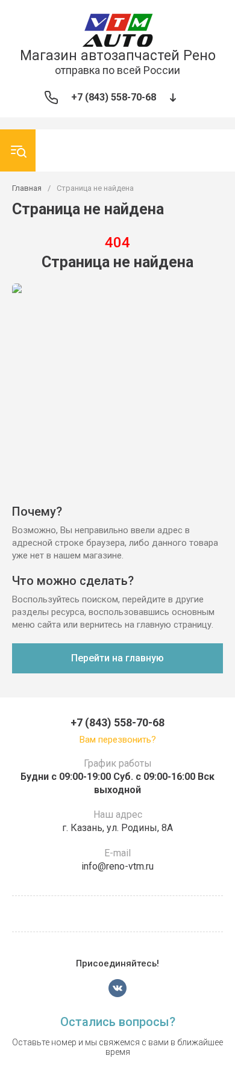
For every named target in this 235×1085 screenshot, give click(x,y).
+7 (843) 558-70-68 (113, 97)
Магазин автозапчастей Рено (118, 56)
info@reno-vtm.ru (117, 866)
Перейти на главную (117, 658)
